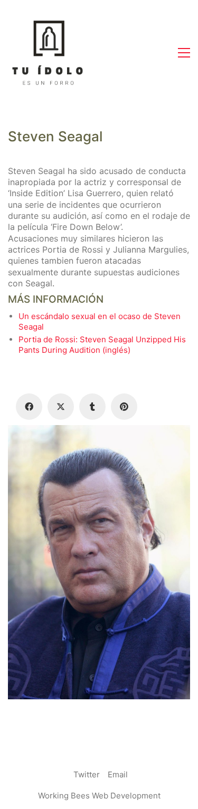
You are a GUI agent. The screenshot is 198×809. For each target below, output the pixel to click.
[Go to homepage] (47, 52)
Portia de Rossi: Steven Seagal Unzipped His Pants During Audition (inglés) (102, 344)
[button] (184, 52)
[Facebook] (29, 406)
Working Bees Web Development (99, 796)
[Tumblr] (92, 406)
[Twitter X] (61, 406)
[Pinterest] (124, 406)
